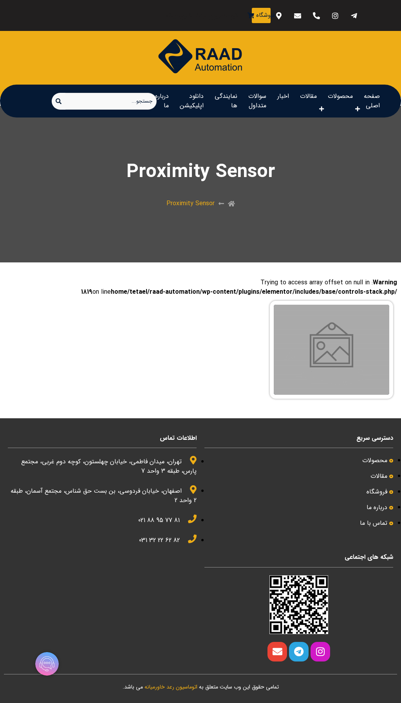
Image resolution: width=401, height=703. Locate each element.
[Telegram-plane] (354, 15)
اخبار (283, 96)
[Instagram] (335, 15)
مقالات (308, 96)
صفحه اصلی (372, 100)
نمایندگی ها (226, 100)
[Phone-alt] (316, 15)
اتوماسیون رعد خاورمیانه (171, 687)
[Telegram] (299, 651)
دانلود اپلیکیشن (192, 100)
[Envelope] (297, 15)
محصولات (340, 96)
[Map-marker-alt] (279, 15)
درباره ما (162, 100)
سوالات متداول (257, 100)
